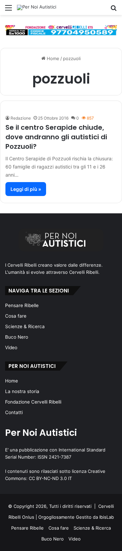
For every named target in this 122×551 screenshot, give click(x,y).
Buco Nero (16, 337)
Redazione (21, 118)
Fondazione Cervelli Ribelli (33, 402)
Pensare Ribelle (22, 305)
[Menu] (8, 10)
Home (52, 58)
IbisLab (106, 517)
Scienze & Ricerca (25, 326)
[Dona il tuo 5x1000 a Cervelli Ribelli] (61, 30)
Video (11, 347)
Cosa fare (15, 316)
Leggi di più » (26, 189)
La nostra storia (22, 391)
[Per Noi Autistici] (36, 7)
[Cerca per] (113, 10)
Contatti (14, 412)
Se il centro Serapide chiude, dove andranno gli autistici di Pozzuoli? (56, 137)
